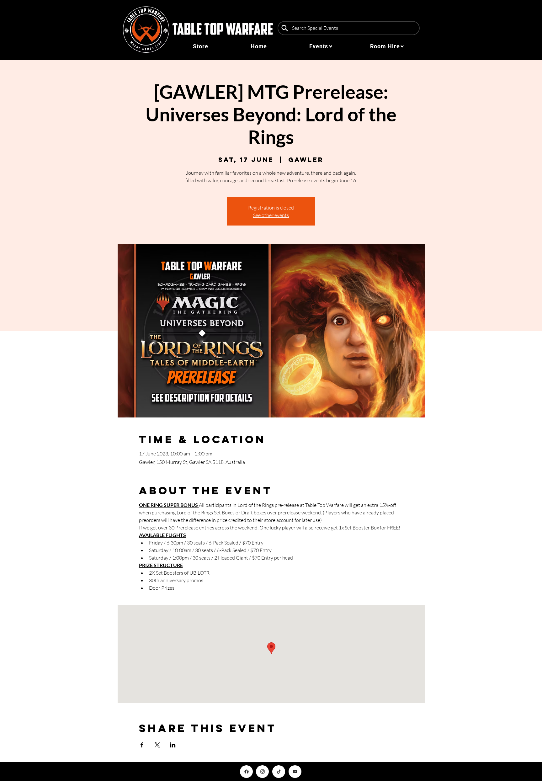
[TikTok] (278, 771)
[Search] (285, 28)
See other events (271, 215)
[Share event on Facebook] (142, 744)
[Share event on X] (157, 744)
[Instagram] (262, 771)
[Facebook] (246, 771)
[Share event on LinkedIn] (173, 744)
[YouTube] (295, 771)
